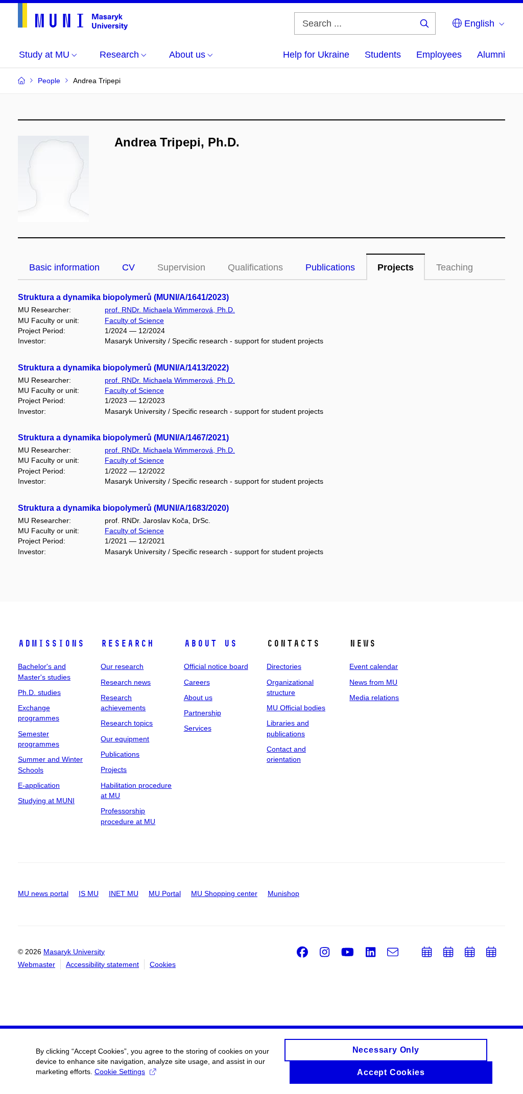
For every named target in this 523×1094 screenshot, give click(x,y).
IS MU (89, 893)
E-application (39, 785)
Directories (284, 666)
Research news (126, 682)
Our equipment (125, 739)
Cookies (163, 964)
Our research (122, 666)
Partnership (202, 713)
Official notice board (216, 666)
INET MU (123, 893)
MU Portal (165, 893)
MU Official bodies (296, 708)
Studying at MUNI (46, 801)
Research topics (127, 723)
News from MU (373, 682)
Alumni (491, 54)
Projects (395, 267)
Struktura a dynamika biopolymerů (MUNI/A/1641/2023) (123, 297)
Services (197, 728)
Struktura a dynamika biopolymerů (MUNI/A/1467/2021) (123, 437)
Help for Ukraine (316, 54)
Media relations (374, 697)
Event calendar (373, 666)
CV (128, 267)
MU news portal (43, 893)
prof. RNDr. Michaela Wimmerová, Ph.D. (170, 310)
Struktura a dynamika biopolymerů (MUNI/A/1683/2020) (123, 508)
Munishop (283, 893)
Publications (330, 267)
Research (127, 643)
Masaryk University (74, 952)
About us (210, 643)
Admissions (51, 643)
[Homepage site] (73, 16)
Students (383, 54)
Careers (197, 682)
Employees (439, 54)
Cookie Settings (119, 1071)
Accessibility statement (102, 964)
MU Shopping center (224, 893)
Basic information (64, 267)
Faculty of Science (134, 320)
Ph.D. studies (39, 692)
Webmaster (36, 964)
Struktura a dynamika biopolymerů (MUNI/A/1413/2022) (123, 367)
